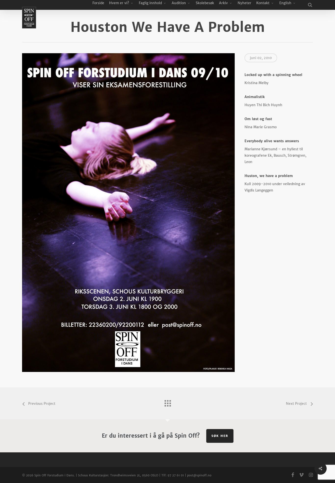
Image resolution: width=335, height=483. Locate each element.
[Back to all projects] (167, 402)
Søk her (219, 436)
